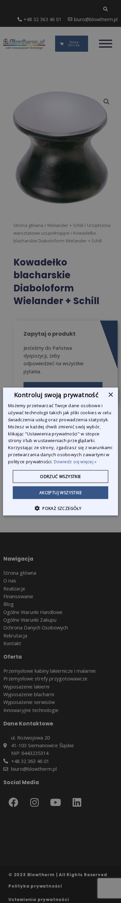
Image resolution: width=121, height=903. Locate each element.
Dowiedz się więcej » (75, 461)
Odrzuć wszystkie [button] (60, 476)
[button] (60, 508)
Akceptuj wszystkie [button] (60, 492)
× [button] (110, 394)
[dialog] (60, 452)
